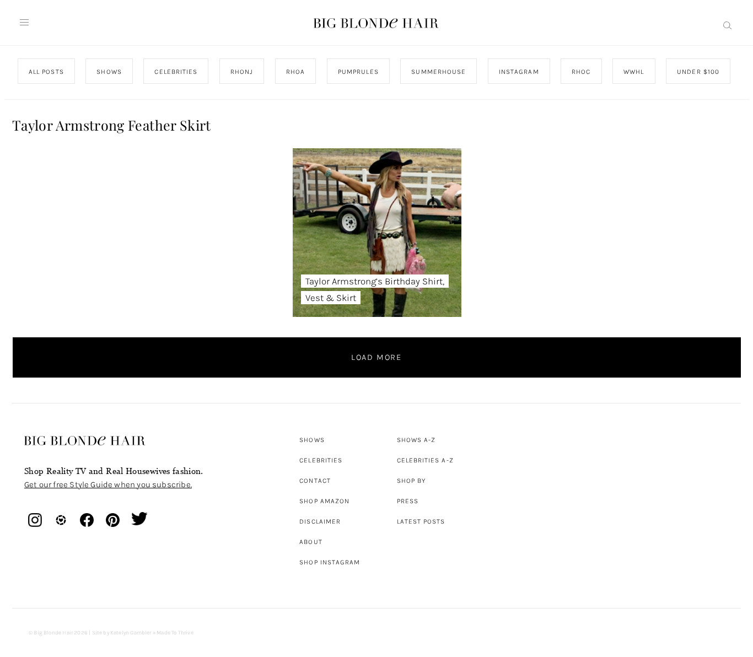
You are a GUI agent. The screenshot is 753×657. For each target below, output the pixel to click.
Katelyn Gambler (131, 632)
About (310, 542)
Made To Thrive (175, 632)
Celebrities (320, 460)
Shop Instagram (329, 562)
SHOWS (108, 72)
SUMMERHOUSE (438, 72)
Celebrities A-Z (425, 460)
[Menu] (24, 22)
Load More (376, 357)
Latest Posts (421, 521)
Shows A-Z (416, 440)
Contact (315, 480)
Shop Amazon (324, 501)
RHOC (581, 72)
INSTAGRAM (518, 72)
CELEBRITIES (175, 72)
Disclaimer (320, 521)
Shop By (411, 480)
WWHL (633, 72)
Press (407, 501)
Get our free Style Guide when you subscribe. (108, 484)
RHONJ (241, 72)
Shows (311, 440)
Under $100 (698, 72)
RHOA (295, 72)
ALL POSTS (46, 72)
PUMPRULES (357, 72)
